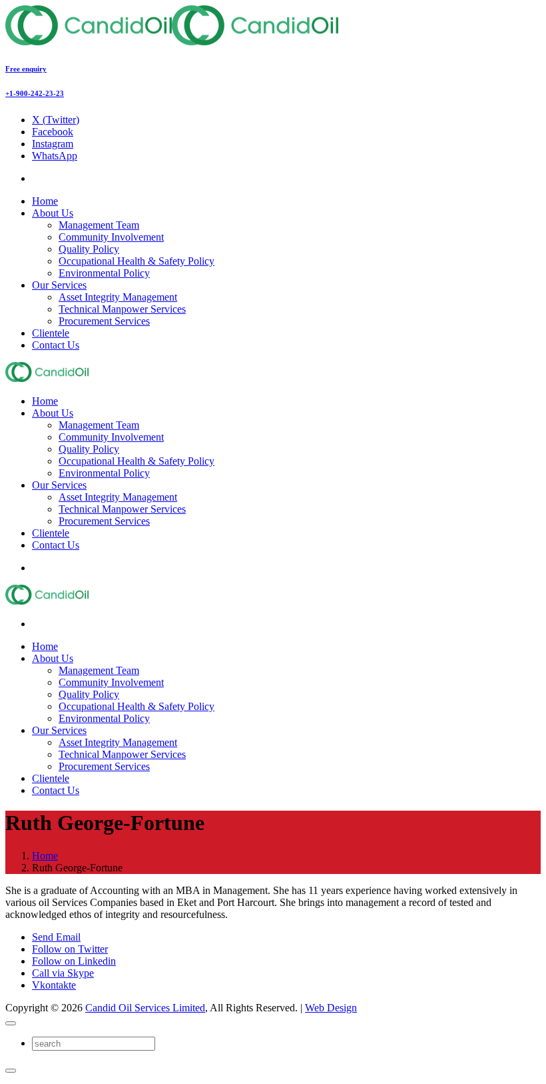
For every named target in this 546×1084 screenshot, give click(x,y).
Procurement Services (104, 321)
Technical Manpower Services (122, 309)
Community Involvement (111, 237)
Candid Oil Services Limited (145, 1007)
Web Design (331, 1007)
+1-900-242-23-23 (34, 93)
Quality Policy (89, 249)
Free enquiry (26, 69)
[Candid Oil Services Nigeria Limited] (171, 41)
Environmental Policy (104, 273)
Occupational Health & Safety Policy (136, 261)
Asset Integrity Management (118, 297)
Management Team (99, 225)
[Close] (10, 1023)
